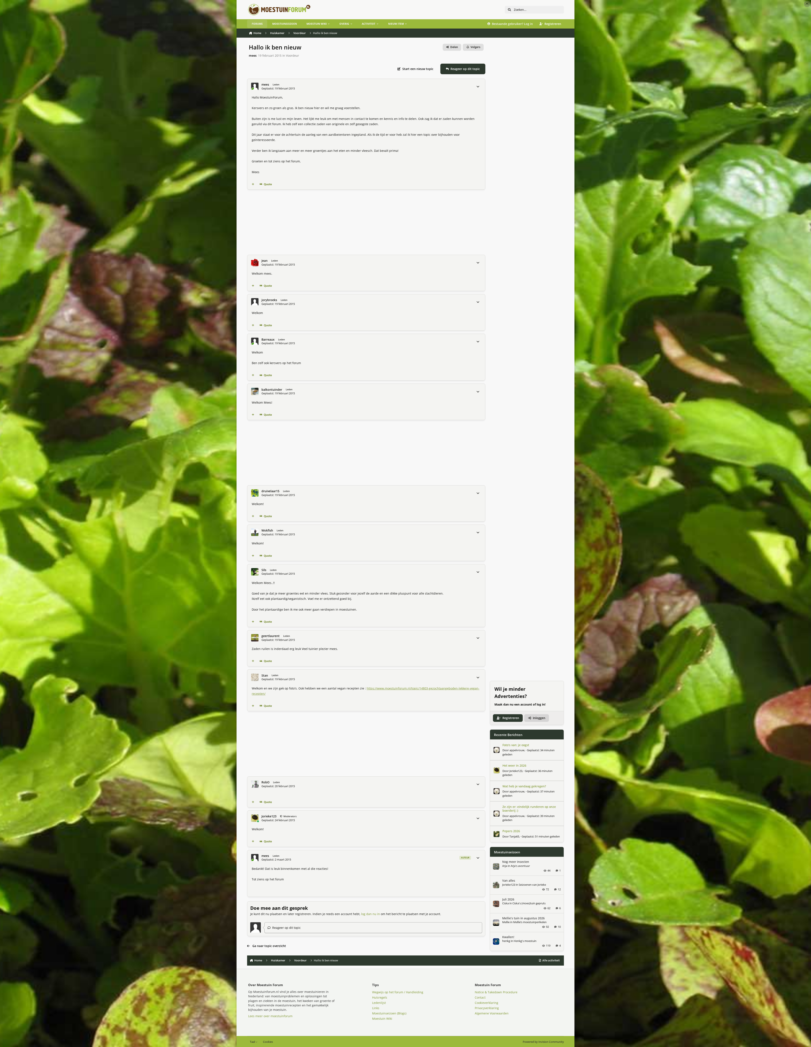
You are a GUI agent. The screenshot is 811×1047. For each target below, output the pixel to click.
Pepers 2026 (511, 831)
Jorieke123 (268, 816)
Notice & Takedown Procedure (496, 992)
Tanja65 (514, 836)
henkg (506, 941)
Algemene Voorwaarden (492, 1013)
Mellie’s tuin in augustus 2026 (523, 918)
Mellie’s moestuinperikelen (530, 922)
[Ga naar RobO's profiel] (255, 784)
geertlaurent (270, 636)
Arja (504, 866)
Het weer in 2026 (514, 765)
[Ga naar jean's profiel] (255, 262)
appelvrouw (516, 750)
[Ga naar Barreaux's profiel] (255, 341)
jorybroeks (269, 300)
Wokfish (267, 530)
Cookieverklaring (486, 1003)
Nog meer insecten (515, 862)
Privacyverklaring (487, 1008)
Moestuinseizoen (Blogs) (389, 1013)
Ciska (505, 903)
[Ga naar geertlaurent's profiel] (255, 637)
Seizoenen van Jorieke (532, 885)
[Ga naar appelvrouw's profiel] (496, 750)
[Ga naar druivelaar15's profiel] (255, 493)
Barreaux (268, 339)
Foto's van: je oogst (515, 745)
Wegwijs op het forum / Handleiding (397, 992)
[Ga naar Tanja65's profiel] (496, 834)
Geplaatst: (541, 836)
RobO (265, 782)
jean (264, 261)
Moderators (290, 816)
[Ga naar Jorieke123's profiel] (255, 818)
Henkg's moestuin (525, 941)
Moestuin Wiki (382, 1019)
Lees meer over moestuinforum (270, 1016)
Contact (480, 997)
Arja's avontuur (520, 866)
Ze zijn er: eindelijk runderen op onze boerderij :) (529, 809)
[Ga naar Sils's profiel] (255, 572)
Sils (263, 570)
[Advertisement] (374, 222)
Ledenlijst (379, 1003)
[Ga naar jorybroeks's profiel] (255, 302)
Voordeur (292, 55)
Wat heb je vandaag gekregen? (524, 786)
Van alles (508, 881)
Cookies (268, 1042)
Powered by (543, 1042)
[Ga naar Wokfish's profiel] (255, 532)
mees (253, 55)
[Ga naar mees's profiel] (255, 86)
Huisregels (379, 997)
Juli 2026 (508, 899)
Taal (253, 1042)
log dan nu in (370, 914)
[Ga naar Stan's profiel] (255, 677)
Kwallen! (508, 937)
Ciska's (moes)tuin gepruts (529, 903)
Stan (264, 675)
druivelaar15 (270, 491)
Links (375, 1008)
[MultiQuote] (253, 184)
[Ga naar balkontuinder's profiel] (255, 391)
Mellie (506, 922)
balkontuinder (271, 390)
